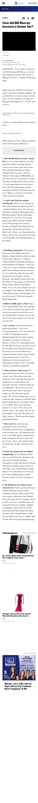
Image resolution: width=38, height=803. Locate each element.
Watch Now (32, 3)
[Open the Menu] (3, 3)
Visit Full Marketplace (29, 533)
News (5, 18)
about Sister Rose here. (26, 519)
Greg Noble (9, 61)
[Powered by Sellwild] (33, 653)
